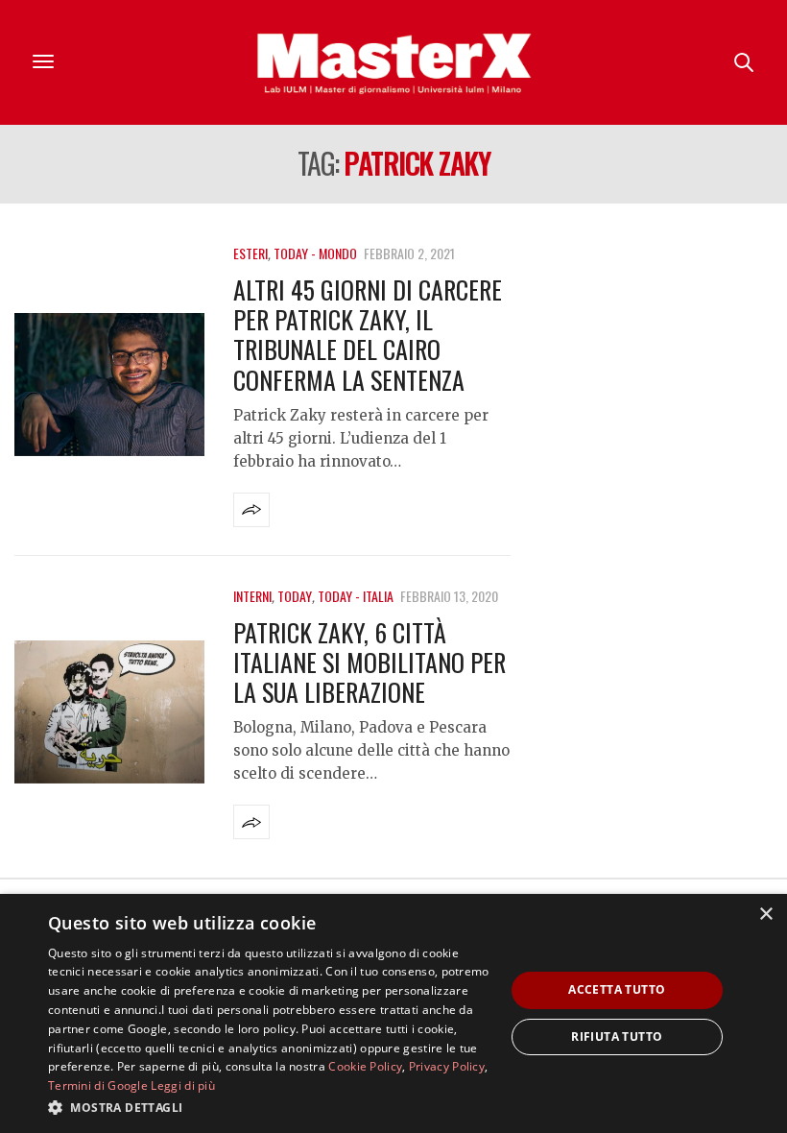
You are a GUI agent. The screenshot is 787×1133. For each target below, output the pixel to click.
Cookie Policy (365, 1066)
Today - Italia (356, 596)
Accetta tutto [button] (616, 989)
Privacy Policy (447, 1066)
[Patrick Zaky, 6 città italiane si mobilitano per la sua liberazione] (109, 712)
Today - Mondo (315, 253)
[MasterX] (393, 62)
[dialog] (393, 1013)
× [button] (765, 914)
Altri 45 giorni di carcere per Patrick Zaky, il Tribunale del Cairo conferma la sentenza (367, 334)
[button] (269, 1107)
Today (294, 596)
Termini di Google (98, 1085)
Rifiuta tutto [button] (616, 1036)
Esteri (250, 253)
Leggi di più (183, 1085)
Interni (252, 596)
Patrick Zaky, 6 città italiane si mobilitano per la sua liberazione (369, 662)
